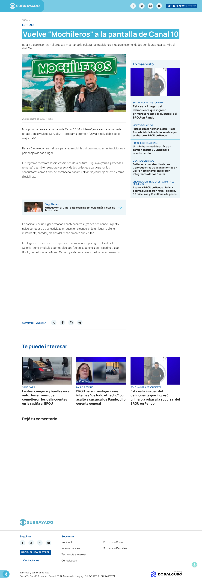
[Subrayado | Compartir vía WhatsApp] (71, 323)
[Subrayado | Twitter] (142, 6)
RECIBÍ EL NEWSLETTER (181, 6)
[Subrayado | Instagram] (150, 6)
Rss (47, 572)
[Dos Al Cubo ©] (166, 576)
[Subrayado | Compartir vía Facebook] (62, 323)
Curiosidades (69, 560)
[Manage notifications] (194, 564)
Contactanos (31, 560)
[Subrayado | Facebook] (133, 6)
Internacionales (71, 548)
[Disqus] (101, 468)
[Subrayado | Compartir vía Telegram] (80, 323)
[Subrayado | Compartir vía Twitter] (54, 323)
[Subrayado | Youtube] (159, 6)
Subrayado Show (113, 542)
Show (25, 20)
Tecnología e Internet (74, 554)
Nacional (67, 542)
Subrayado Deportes (115, 548)
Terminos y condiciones (32, 572)
